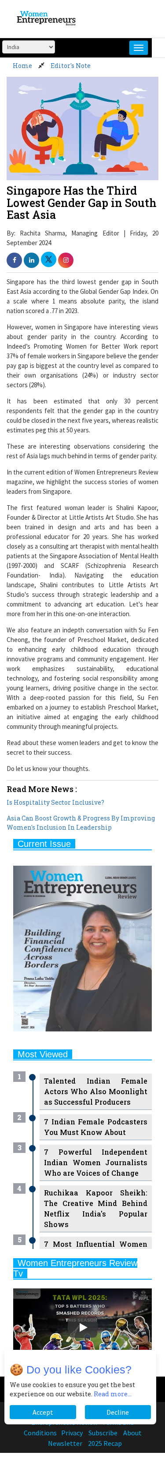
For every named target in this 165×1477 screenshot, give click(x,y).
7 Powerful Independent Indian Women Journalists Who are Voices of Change (95, 1162)
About (132, 1432)
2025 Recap (105, 1443)
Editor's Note (71, 65)
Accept (43, 1412)
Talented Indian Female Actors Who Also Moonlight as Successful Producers (95, 1091)
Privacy (72, 1432)
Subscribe (102, 1432)
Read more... (113, 1394)
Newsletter (65, 1443)
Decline (117, 1412)
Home (22, 65)
